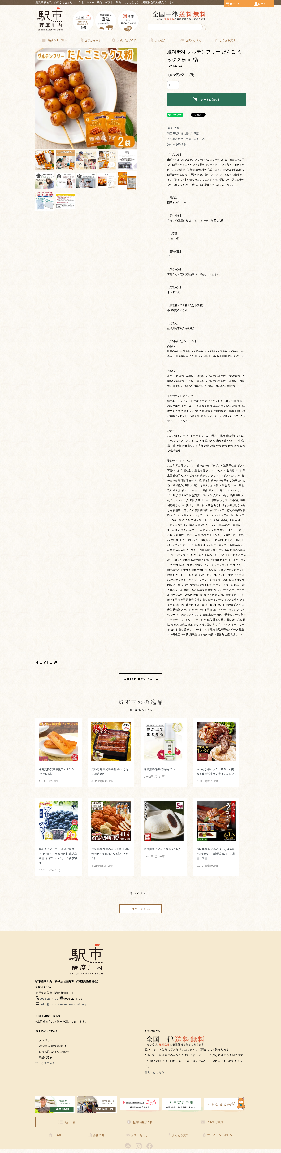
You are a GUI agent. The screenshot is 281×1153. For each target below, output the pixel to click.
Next (131, 98)
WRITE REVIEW (138, 679)
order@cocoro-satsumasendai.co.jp (63, 1004)
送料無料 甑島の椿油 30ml (159, 769)
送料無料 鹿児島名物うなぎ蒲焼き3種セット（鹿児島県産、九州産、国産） (216, 853)
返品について (175, 128)
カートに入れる (210, 99)
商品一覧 (70, 1122)
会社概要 (160, 40)
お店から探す (93, 40)
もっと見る (138, 893)
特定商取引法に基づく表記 (183, 133)
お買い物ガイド (126, 40)
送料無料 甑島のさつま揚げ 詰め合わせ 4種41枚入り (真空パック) (110, 853)
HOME (58, 1135)
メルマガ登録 (214, 1122)
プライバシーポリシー (221, 1135)
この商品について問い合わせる (186, 139)
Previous (41, 98)
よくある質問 (227, 40)
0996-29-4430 (49, 998)
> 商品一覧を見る (140, 909)
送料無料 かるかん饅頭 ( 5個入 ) (163, 849)
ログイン (263, 4)
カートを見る (238, 4)
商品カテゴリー (57, 40)
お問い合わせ (194, 40)
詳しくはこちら (45, 1063)
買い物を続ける (176, 144)
